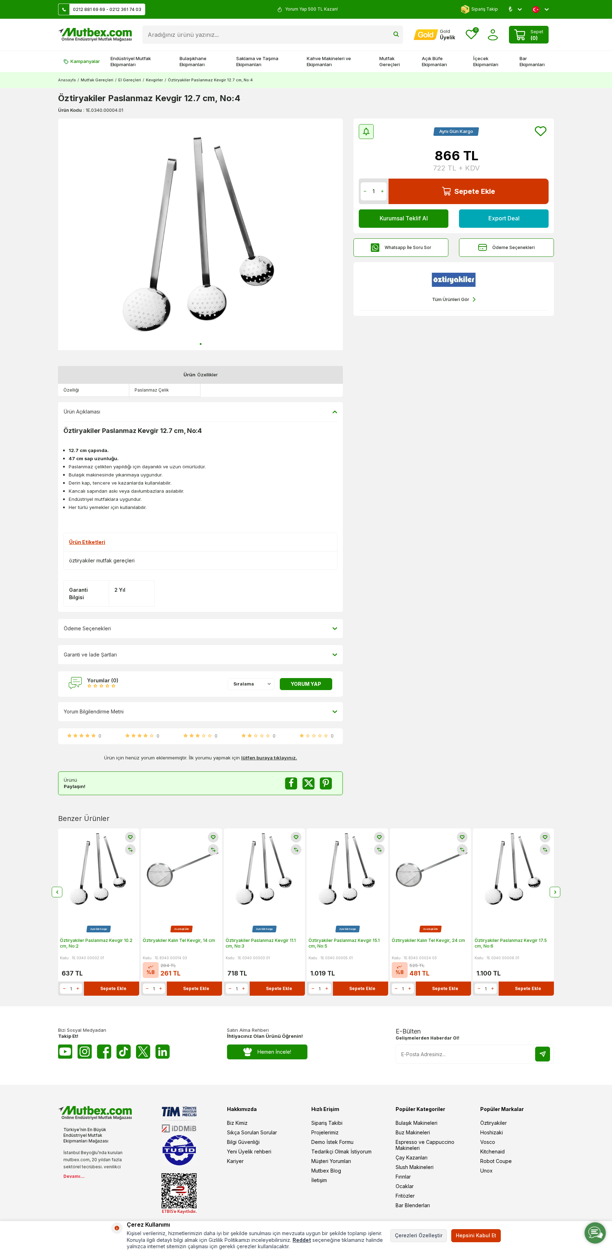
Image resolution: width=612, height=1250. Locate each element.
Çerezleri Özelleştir (418, 1235)
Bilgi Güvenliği (243, 1142)
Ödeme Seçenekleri (513, 247)
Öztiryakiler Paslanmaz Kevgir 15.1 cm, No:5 (344, 943)
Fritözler (405, 1196)
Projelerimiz (325, 1132)
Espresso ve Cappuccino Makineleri (425, 1145)
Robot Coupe (496, 1161)
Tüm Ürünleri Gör (450, 299)
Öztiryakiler (493, 1123)
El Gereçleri (129, 79)
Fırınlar (403, 1177)
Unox (486, 1171)
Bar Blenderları (413, 1205)
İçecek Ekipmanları (485, 61)
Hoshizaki (491, 1132)
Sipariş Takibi (326, 1123)
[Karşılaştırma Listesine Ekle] (130, 849)
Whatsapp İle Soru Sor (408, 247)
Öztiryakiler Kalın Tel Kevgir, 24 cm (428, 940)
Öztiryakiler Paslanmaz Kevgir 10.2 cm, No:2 (96, 943)
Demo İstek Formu (332, 1142)
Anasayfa (67, 79)
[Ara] (396, 34)
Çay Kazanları (411, 1157)
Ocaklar (405, 1186)
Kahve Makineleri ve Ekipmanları (329, 61)
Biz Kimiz (237, 1123)
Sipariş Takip (484, 9)
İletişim (319, 1180)
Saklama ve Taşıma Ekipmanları (257, 61)
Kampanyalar (85, 61)
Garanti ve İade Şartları (90, 655)
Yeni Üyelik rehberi (249, 1151)
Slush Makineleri (415, 1167)
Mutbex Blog (326, 1171)
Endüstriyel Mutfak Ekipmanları (130, 61)
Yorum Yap (306, 684)
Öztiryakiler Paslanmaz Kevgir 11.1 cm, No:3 (261, 943)
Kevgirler (154, 79)
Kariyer (235, 1161)
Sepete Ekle (474, 191)
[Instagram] (85, 1051)
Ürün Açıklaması (82, 412)
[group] (200, 234)
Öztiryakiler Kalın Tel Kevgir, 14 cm (179, 940)
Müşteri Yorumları (331, 1161)
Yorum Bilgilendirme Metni (94, 711)
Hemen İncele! (274, 1052)
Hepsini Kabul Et (476, 1235)
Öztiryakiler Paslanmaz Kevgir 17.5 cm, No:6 (511, 943)
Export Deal (504, 218)
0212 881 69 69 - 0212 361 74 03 (107, 9)
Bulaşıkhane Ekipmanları (193, 61)
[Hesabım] (492, 34)
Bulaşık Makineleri (416, 1123)
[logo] (95, 34)
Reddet (302, 1240)
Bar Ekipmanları (532, 61)
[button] (201, 344)
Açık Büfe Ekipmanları (434, 61)
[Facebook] (104, 1051)
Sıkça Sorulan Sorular (252, 1132)
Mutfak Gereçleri (389, 61)
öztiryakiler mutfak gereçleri (102, 560)
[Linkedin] (162, 1051)
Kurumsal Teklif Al (404, 218)
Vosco (487, 1142)
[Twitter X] (143, 1051)
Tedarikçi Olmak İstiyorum (341, 1151)
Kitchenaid (492, 1151)
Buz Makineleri (413, 1132)
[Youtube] (65, 1051)
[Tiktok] (124, 1051)
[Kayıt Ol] (542, 1054)
